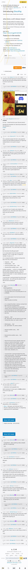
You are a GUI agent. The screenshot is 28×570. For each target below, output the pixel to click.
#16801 (4, 127)
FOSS (8, 561)
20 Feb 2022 (20, 163)
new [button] (21, 74)
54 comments (10, 7)
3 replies (8, 163)
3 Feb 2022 (17, 383)
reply (17, 67)
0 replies (8, 86)
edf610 (15, 564)
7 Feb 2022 (19, 206)
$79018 (3, 2)
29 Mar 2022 (16, 118)
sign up (24, 2)
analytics (7, 553)
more (20, 562)
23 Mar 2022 (17, 77)
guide (11, 555)
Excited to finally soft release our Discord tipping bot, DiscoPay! (11, 6)
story (16, 555)
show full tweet (9, 420)
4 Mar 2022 (17, 150)
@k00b (8, 562)
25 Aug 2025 (18, 86)
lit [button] (18, 74)
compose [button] (10, 55)
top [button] (25, 74)
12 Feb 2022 (18, 193)
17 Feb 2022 (14, 180)
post (14, 568)
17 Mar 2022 (18, 136)
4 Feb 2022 (16, 242)
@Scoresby (15, 562)
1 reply (8, 77)
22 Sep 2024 (16, 90)
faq (7, 555)
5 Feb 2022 (17, 232)
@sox (11, 562)
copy (21, 558)
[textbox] (14, 31)
